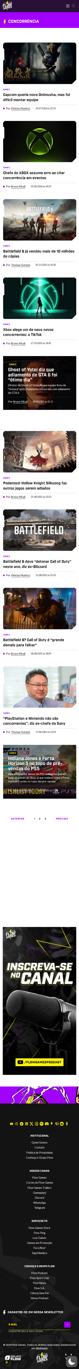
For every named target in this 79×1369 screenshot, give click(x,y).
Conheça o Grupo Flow (39, 1157)
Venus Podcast (40, 1298)
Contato (40, 1147)
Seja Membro (39, 1253)
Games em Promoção (39, 1242)
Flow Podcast (39, 1273)
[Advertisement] (39, 884)
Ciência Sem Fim (39, 1293)
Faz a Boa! (40, 1247)
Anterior (17, 819)
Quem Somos (39, 1142)
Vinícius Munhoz (20, 108)
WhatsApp (39, 1202)
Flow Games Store (39, 1227)
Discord (39, 1197)
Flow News (39, 1283)
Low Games (39, 1237)
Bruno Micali (18, 186)
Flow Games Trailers (39, 1187)
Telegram (39, 1207)
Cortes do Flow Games (39, 1182)
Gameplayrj (39, 1192)
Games (6, 90)
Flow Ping (39, 1232)
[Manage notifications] (7, 1362)
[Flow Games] (7, 5)
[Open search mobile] (73, 6)
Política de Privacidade (39, 1152)
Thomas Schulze (20, 265)
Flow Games (39, 1177)
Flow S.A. (39, 1288)
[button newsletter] (67, 1324)
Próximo (62, 819)
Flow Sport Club (39, 1278)
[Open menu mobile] (68, 6)
